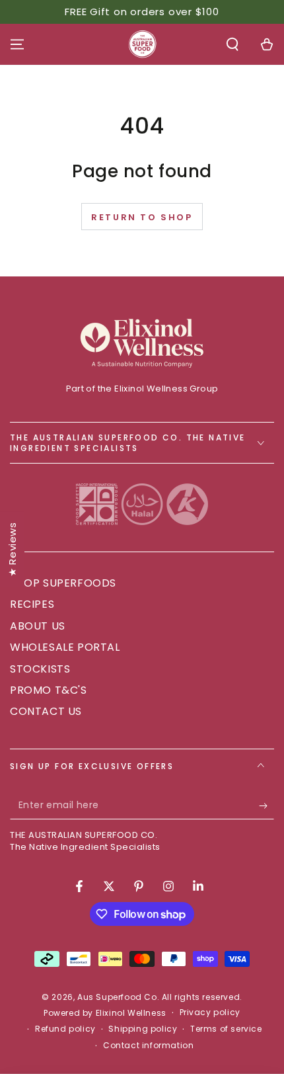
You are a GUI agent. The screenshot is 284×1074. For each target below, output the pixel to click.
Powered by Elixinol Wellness (105, 1013)
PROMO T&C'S (48, 690)
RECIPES (32, 604)
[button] (232, 44)
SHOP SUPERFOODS (63, 583)
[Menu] (17, 44)
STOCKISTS (40, 669)
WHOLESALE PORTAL (65, 647)
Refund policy (65, 1029)
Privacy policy (210, 1012)
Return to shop (141, 217)
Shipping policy (142, 1029)
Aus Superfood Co (117, 997)
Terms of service (226, 1029)
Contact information (148, 1045)
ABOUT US (37, 626)
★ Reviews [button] (12, 549)
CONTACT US (46, 711)
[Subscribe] (266, 806)
